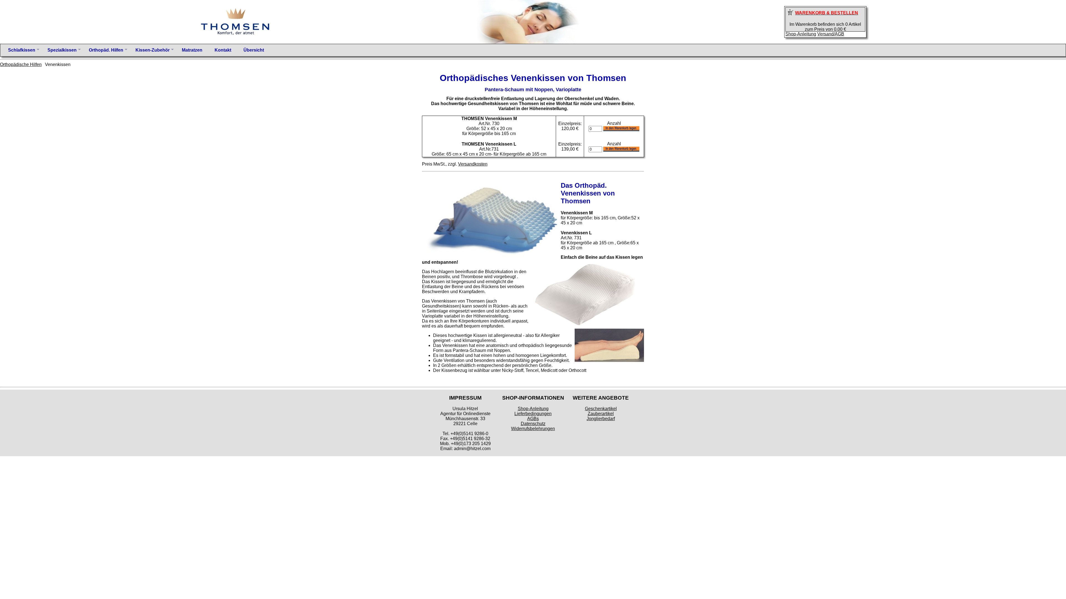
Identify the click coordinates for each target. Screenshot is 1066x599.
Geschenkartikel (601, 408)
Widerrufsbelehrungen (533, 428)
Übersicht (253, 50)
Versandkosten (472, 164)
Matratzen (192, 50)
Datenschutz (533, 423)
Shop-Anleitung (800, 34)
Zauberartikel (601, 413)
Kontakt (223, 50)
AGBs (533, 418)
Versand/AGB (830, 34)
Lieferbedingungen (533, 413)
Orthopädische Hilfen (21, 64)
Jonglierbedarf (601, 418)
